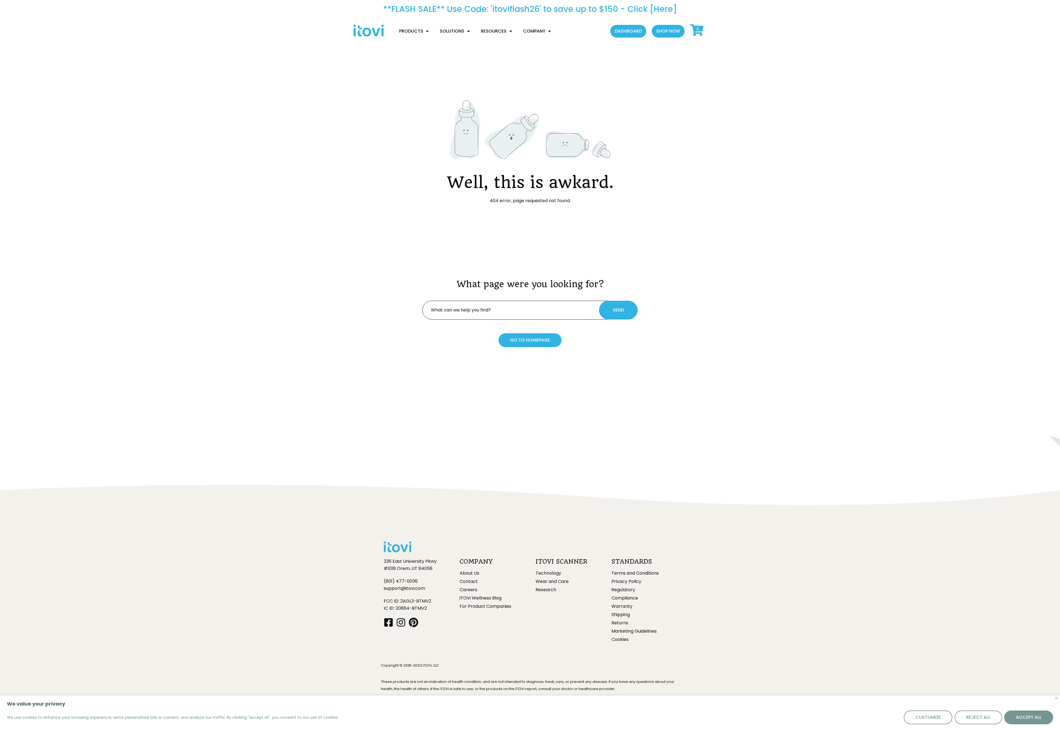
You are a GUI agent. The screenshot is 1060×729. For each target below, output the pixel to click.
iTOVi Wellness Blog (481, 598)
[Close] (1056, 698)
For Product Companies (485, 606)
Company (534, 31)
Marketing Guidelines (634, 631)
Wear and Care (552, 581)
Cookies (620, 639)
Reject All (978, 717)
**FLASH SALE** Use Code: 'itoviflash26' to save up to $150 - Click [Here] (530, 9)
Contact (469, 581)
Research (546, 590)
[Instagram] (401, 622)
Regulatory (623, 590)
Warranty (621, 606)
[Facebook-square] (388, 622)
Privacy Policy (626, 581)
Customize (928, 717)
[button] (628, 31)
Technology (548, 573)
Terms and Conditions (635, 573)
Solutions (452, 31)
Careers (468, 590)
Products (411, 31)
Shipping (620, 614)
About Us (469, 573)
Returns (619, 623)
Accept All (1029, 717)
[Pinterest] (413, 622)
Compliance (624, 598)
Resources (494, 31)
